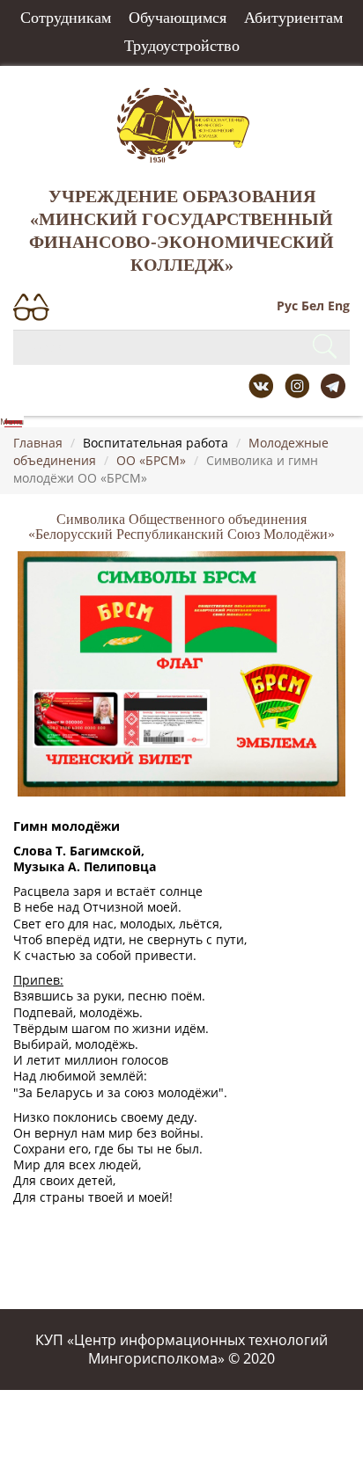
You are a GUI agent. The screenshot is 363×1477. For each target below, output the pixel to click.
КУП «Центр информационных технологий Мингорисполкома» (181, 1349)
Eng (339, 305)
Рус (287, 305)
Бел (312, 305)
